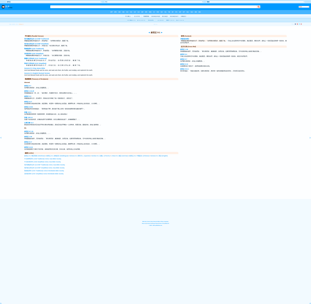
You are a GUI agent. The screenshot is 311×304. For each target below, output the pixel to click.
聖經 (10, 24)
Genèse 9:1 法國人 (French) (100, 156)
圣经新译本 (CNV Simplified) (33, 53)
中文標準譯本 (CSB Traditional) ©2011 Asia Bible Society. (42, 159)
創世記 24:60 (28, 107)
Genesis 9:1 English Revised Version (37, 73)
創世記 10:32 (28, 147)
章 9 (17, 24)
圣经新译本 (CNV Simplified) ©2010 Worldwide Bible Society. (44, 174)
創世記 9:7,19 (28, 131)
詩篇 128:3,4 (28, 117)
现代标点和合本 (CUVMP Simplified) (36, 44)
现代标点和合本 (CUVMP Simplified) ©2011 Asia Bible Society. (44, 168)
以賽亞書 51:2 (28, 123)
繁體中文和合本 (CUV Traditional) (35, 58)
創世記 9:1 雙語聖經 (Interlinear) (34, 156)
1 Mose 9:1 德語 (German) (119, 156)
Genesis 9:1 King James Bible (34, 68)
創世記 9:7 (27, 86)
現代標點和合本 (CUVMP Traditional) (36, 39)
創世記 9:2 (183, 54)
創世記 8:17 (28, 101)
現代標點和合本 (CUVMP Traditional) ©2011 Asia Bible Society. (44, 165)
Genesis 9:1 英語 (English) (159, 156)
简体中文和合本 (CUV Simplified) (35, 63)
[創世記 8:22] (2, 141)
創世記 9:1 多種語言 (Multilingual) (57, 156)
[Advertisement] (155, 189)
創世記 (13, 24)
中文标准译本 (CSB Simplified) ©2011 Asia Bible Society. (42, 162)
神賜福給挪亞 (184, 39)
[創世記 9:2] (309, 141)
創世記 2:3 (27, 96)
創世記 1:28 (28, 136)
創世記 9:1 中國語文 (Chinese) (139, 156)
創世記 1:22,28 (29, 91)
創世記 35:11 (184, 69)
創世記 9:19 (184, 64)
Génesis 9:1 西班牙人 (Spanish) (79, 156)
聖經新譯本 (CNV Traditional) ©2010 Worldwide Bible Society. (44, 171)
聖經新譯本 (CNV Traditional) (34, 48)
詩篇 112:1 (27, 112)
